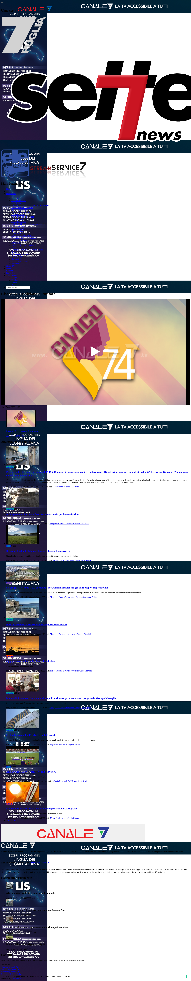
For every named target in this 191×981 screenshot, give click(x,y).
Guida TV (10, 266)
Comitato (62, 708)
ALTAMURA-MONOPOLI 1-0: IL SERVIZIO (31, 771)
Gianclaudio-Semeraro (74, 560)
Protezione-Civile (63, 671)
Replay (14, 252)
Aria (60, 744)
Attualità (9, 467)
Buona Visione (17, 231)
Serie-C (83, 781)
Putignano (54, 523)
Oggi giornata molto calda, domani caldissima (30, 661)
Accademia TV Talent (20, 254)
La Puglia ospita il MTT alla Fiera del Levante (31, 735)
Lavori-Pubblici (77, 634)
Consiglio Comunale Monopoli (24, 238)
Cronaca (9, 656)
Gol (69, 781)
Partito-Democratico (67, 597)
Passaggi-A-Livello (71, 487)
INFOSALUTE (18, 226)
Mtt (56, 744)
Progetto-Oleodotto (83, 597)
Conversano (58, 487)
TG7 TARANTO (18, 200)
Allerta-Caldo (67, 818)
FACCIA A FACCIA (20, 212)
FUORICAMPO (18, 215)
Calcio (61, 560)
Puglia (52, 744)
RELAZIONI (17, 219)
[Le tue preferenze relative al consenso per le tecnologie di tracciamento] (186, 976)
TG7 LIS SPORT (18, 222)
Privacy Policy (16, 974)
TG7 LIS (15, 198)
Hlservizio (75, 781)
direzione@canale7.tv (40, 863)
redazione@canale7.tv (10, 969)
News (8, 268)
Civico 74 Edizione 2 (20, 240)
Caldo (81, 671)
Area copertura (12, 275)
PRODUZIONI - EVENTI (22, 217)
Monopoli (54, 597)
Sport (8, 546)
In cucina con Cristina (20, 261)
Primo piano (16, 243)
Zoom (13, 247)
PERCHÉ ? (16, 203)
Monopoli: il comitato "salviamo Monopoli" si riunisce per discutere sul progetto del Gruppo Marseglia (61, 698)
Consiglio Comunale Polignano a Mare (27, 250)
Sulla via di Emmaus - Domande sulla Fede (29, 224)
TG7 (8, 191)
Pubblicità (15, 264)
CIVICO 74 (16, 233)
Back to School (17, 259)
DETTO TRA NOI (19, 210)
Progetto (87, 560)
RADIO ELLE (17, 229)
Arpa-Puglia (68, 744)
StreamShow (16, 979)
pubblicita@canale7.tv (10, 972)
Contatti (9, 271)
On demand (11, 193)
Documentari (16, 257)
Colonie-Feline (64, 523)
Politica (9, 583)
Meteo (52, 671)
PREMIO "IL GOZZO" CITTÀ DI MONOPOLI (31, 205)
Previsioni (75, 671)
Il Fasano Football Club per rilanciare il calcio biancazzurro (38, 551)
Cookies (4, 974)
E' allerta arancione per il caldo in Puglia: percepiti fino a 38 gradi (41, 808)
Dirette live (10, 273)
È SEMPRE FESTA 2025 (22, 208)
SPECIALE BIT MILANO (22, 236)
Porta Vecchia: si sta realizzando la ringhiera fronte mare (36, 624)
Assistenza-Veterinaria (80, 523)
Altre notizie (11, 820)
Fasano (55, 560)
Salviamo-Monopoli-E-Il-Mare (78, 708)
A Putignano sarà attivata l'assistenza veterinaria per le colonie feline (42, 514)
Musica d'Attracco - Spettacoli (23, 245)
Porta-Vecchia (64, 634)
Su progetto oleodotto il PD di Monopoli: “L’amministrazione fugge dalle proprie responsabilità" (57, 587)
